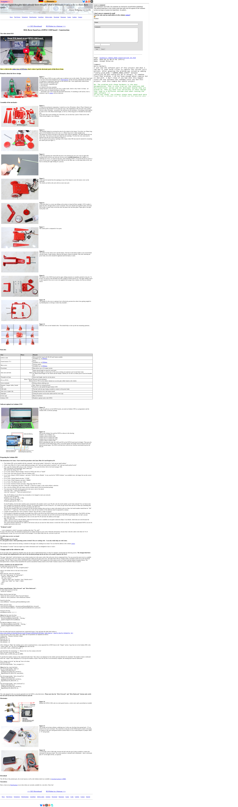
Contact (80, 17)
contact (51, 93)
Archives (48, 797)
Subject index (48, 17)
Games (69, 17)
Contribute (41, 17)
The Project (17, 17)
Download (56, 17)
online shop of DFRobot (19, 69)
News (11, 17)
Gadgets (74, 17)
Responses (63, 17)
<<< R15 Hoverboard (34, 26)
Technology (25, 17)
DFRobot (44, 358)
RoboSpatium (33, 17)
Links (71, 797)
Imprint (88, 797)
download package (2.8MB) (58, 779)
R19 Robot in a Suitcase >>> (56, 26)
